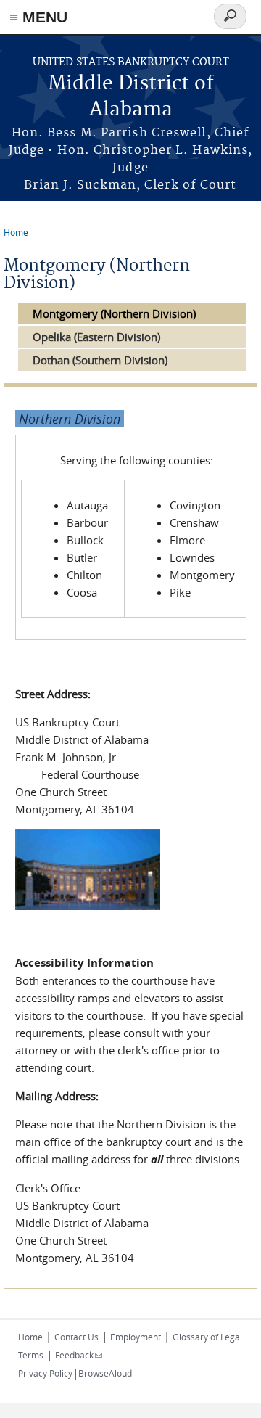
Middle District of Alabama (131, 97)
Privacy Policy (45, 1373)
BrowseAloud (105, 1373)
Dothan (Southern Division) (100, 360)
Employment (135, 1337)
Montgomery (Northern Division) (114, 313)
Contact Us (76, 1337)
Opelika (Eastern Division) (96, 336)
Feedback (78, 1355)
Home (16, 232)
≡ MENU (38, 17)
